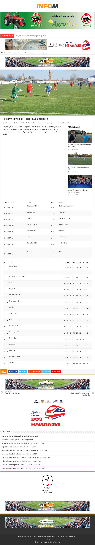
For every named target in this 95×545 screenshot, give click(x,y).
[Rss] (45, 539)
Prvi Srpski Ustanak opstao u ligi (79, 168)
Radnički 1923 (63, 224)
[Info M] (47, 5)
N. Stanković (8, 123)
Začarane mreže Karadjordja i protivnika (80, 393)
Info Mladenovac (32, 536)
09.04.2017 (7, 225)
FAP (60, 251)
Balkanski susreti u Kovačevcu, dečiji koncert (16, 461)
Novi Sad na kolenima (12, 392)
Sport (11, 53)
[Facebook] (47, 539)
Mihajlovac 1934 (64, 218)
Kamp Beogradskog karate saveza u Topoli (78, 191)
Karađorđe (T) (31, 230)
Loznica (29, 218)
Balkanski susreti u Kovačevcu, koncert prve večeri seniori (20, 457)
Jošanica (29, 237)
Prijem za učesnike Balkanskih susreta (14, 447)
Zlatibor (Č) (31, 212)
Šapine (61, 230)
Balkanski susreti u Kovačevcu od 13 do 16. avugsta (18, 468)
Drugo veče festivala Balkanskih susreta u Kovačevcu (19, 450)
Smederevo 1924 (32, 206)
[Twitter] (50, 539)
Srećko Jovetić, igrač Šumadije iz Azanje (79, 145)
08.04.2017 (7, 207)
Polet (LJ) (62, 212)
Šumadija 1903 (32, 243)
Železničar (62, 237)
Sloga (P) (30, 251)
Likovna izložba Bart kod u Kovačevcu (14, 454)
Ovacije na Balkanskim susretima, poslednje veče (30, 36)
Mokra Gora (63, 243)
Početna (5, 53)
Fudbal (16, 53)
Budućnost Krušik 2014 (66, 206)
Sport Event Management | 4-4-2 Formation (62, 536)
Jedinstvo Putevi (32, 224)
